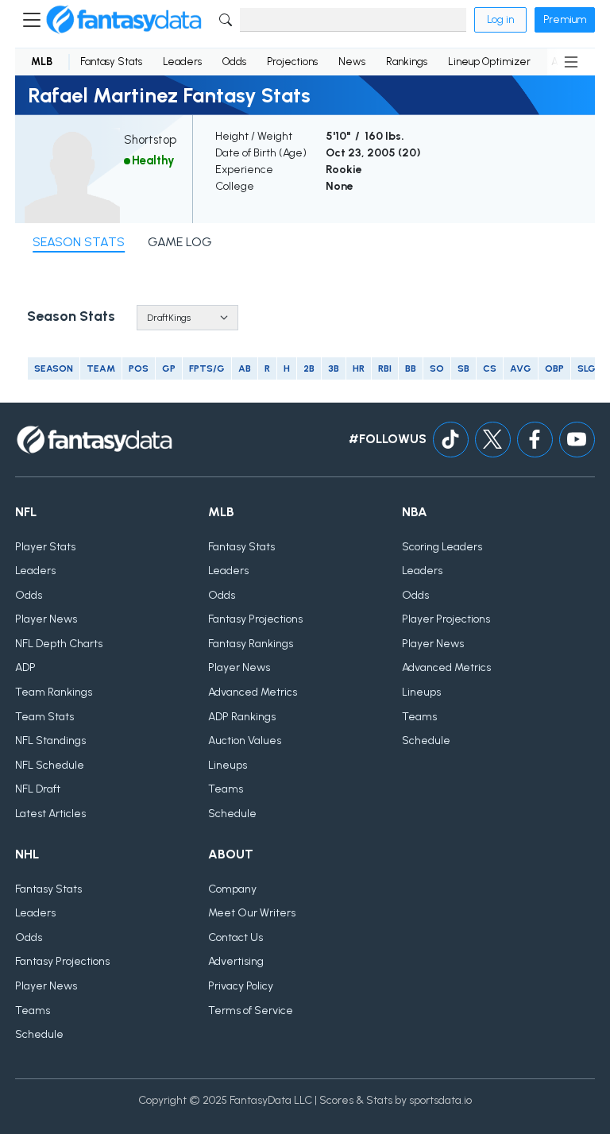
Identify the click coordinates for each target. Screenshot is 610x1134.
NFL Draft (37, 789)
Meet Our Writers (251, 913)
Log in (500, 19)
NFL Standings (50, 740)
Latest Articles (50, 813)
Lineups (227, 765)
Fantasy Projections (255, 619)
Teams (225, 789)
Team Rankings (53, 692)
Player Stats (45, 547)
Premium (564, 19)
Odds (234, 62)
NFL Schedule (49, 765)
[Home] (123, 20)
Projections (292, 62)
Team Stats (44, 716)
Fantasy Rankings (250, 643)
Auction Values (244, 740)
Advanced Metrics (252, 692)
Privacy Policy (240, 986)
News (351, 62)
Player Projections (446, 619)
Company (232, 889)
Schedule (232, 813)
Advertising (236, 961)
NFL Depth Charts (58, 643)
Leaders (182, 62)
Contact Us (235, 937)
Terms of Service (250, 1010)
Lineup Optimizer (489, 62)
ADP (25, 667)
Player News (46, 619)
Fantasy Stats (111, 62)
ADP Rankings (242, 716)
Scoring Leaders (442, 547)
